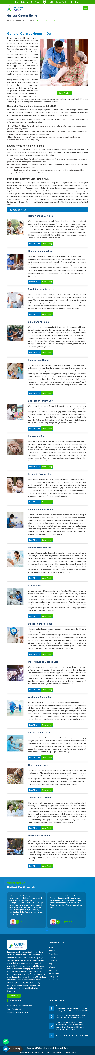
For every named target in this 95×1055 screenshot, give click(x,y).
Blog (50, 964)
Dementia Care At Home (40, 474)
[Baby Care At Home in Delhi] (15, 370)
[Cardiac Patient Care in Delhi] (15, 743)
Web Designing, (45, 1052)
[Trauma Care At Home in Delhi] (15, 808)
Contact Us (53, 960)
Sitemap (52, 967)
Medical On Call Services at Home (19, 1006)
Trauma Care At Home (39, 797)
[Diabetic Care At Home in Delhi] (15, 634)
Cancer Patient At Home (40, 509)
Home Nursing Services (40, 216)
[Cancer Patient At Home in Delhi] (15, 520)
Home (9, 21)
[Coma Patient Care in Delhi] (15, 775)
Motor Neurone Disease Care (43, 662)
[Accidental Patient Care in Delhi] (15, 708)
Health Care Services (24, 21)
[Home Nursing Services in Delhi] (15, 226)
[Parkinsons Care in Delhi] (15, 447)
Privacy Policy (54, 977)
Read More (33, 243)
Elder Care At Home (38, 322)
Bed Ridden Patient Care (41, 401)
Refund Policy (54, 973)
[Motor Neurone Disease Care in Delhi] (15, 672)
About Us (52, 951)
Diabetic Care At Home (40, 624)
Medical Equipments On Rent (17, 1012)
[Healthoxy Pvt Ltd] (15, 8)
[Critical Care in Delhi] (15, 596)
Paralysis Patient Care (39, 547)
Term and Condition (56, 980)
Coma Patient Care (38, 765)
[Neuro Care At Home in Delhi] (15, 846)
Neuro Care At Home (39, 835)
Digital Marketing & (57, 1052)
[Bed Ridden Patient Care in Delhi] (15, 411)
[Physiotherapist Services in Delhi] (15, 300)
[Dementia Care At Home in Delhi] (15, 485)
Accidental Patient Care (40, 697)
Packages (52, 957)
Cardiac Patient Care (39, 732)
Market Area (53, 970)
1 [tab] (47, 930)
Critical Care (34, 585)
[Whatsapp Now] (6, 1042)
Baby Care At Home (38, 360)
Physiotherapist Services (41, 289)
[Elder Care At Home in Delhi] (15, 332)
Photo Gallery (54, 954)
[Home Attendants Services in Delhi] (15, 262)
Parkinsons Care (36, 436)
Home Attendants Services (42, 251)
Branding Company (70, 1052)
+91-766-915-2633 (64, 1035)
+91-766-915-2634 (80, 1035)
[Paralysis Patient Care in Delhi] (15, 558)
